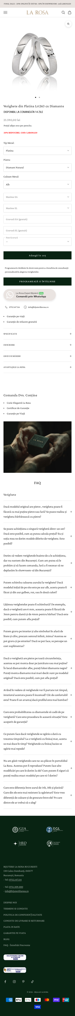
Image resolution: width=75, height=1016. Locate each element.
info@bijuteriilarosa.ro (38, 307)
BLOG (6, 939)
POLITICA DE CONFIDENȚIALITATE (22, 914)
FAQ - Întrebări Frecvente (16, 945)
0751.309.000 (16, 886)
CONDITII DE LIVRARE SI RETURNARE (23, 920)
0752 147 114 (14, 307)
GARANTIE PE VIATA (14, 933)
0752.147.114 (15, 879)
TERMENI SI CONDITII (15, 908)
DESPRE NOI (10, 902)
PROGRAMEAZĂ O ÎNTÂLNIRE (37, 281)
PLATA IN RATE (11, 926)
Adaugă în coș (37, 255)
